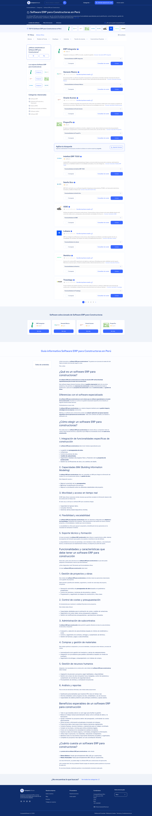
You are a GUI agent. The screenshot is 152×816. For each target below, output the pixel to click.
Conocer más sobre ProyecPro (113, 129)
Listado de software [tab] (33, 23)
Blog (47, 796)
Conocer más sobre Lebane (109, 238)
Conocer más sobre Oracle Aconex (113, 105)
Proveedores (73, 790)
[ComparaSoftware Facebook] (27, 801)
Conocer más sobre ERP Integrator (102, 55)
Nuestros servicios (74, 793)
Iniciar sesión (120, 2)
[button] (93, 58)
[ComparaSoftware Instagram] (30, 801)
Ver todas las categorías (90, 779)
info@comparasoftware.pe (102, 807)
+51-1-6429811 (96, 803)
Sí (33, 56)
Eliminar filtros (40, 35)
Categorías (86, 2)
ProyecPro (68, 122)
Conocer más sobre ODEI (110, 214)
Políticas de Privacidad (100, 813)
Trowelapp (68, 280)
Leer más (76, 17)
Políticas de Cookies (111, 813)
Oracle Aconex (69, 98)
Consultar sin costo (103, 63)
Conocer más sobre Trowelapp (114, 287)
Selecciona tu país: (119, 790)
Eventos (48, 799)
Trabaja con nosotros (51, 802)
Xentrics (67, 255)
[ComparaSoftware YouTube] (24, 801)
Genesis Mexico (70, 72)
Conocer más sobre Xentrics (112, 262)
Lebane (66, 231)
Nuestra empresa (50, 790)
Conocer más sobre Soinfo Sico (88, 189)
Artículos (58, 23)
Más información (47, 23)
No (44, 56)
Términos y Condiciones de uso (124, 813)
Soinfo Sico (68, 182)
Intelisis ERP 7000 (71, 156)
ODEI (65, 206)
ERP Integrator (70, 49)
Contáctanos (97, 790)
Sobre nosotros (49, 793)
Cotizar (117, 63)
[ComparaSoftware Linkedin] (21, 801)
